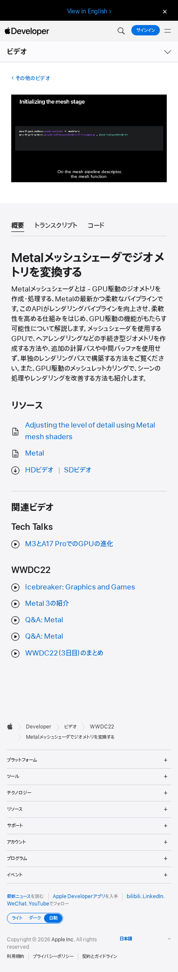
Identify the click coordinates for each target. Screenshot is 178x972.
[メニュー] (167, 31)
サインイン (145, 30)
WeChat (16, 904)
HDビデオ (39, 470)
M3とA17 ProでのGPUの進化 (69, 544)
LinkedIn (153, 896)
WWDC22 (102, 727)
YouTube (39, 904)
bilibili (133, 896)
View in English (87, 11)
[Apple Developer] (27, 31)
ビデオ (17, 52)
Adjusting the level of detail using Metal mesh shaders (90, 431)
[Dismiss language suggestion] (163, 11)
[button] (121, 31)
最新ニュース (19, 896)
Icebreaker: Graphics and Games (80, 587)
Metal (34, 453)
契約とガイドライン (99, 956)
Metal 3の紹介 (47, 603)
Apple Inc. (63, 940)
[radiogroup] (35, 918)
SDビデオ (78, 470)
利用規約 (15, 956)
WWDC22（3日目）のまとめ (64, 653)
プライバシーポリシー (53, 956)
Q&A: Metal (44, 620)
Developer (38, 727)
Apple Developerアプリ (79, 896)
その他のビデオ (32, 78)
